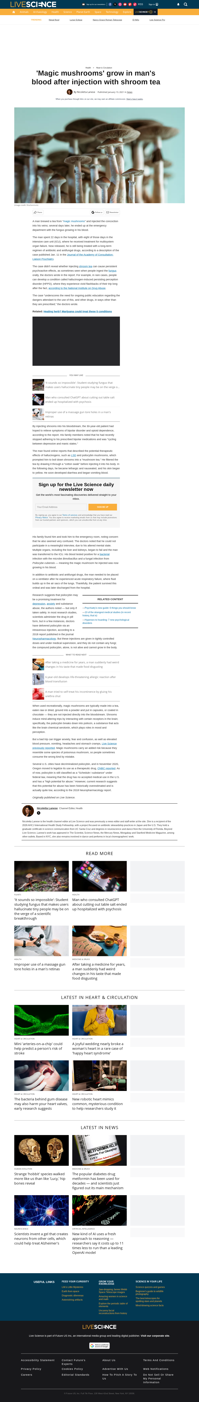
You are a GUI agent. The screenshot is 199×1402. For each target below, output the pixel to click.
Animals (24, 12)
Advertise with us (115, 1369)
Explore (127, 12)
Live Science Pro (157, 20)
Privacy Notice (41, 517)
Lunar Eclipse (76, 20)
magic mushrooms (74, 221)
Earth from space (70, 1291)
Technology (112, 12)
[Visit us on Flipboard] (130, 4)
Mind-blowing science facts (150, 1305)
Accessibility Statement (38, 1360)
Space (98, 12)
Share (39, 212)
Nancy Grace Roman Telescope (107, 20)
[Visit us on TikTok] (135, 4)
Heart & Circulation (104, 68)
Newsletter (114, 212)
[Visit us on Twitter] (115, 4)
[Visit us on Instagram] (120, 4)
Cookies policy (72, 1369)
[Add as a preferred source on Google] (99, 1345)
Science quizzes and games (150, 1287)
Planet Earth (83, 12)
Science (68, 12)
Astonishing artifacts (72, 1300)
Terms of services (70, 515)
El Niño (136, 20)
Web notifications (156, 1369)
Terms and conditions (159, 1360)
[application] (76, 341)
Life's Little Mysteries (72, 1287)
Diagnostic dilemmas (72, 1295)
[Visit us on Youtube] (125, 4)
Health (55, 12)
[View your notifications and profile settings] (178, 4)
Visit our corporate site (155, 1335)
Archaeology (40, 12)
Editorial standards (75, 1374)
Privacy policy (31, 1369)
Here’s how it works (134, 99)
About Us (109, 1360)
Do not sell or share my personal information (158, 1378)
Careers (26, 1374)
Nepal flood (54, 20)
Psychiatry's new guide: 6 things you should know (110, 608)
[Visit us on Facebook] (110, 4)
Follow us (98, 212)
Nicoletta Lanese (86, 92)
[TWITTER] (39, 813)
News (129, 92)
